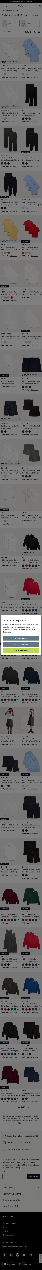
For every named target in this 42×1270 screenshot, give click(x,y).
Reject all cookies (21, 644)
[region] (21, 635)
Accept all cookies (21, 650)
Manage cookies (21, 638)
